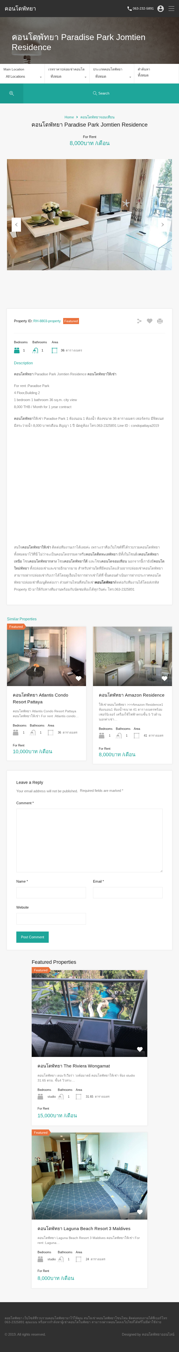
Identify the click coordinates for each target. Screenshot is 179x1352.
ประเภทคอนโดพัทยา (107, 69)
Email (98, 881)
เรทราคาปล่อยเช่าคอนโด (66, 69)
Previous (16, 225)
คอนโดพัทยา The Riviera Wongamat (74, 1065)
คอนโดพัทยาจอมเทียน (97, 117)
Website (22, 907)
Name (22, 881)
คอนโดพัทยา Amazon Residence (132, 695)
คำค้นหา (144, 69)
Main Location (13, 69)
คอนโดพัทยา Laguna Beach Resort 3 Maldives (84, 1228)
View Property (46, 674)
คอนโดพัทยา (20, 8)
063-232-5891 (143, 8)
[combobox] (22, 77)
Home (69, 117)
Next (162, 225)
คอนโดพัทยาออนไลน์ (158, 1334)
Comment (25, 803)
